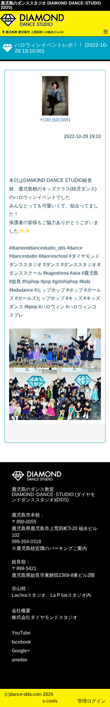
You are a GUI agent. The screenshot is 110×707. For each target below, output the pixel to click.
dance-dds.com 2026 (31, 694)
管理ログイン (91, 701)
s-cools (50, 701)
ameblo (19, 659)
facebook (21, 641)
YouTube (21, 632)
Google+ (21, 650)
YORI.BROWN (55, 120)
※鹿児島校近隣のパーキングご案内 (49, 548)
